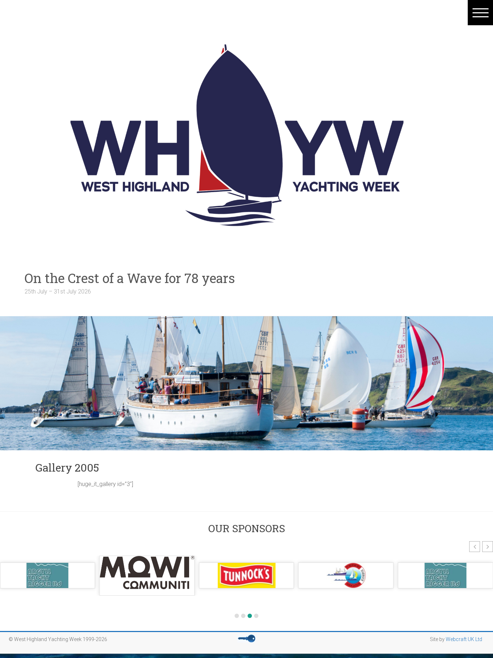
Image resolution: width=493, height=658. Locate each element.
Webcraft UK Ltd (464, 639)
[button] (474, 546)
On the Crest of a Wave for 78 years (143, 278)
